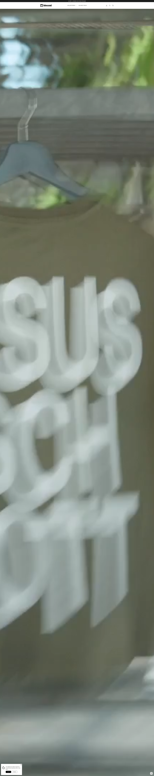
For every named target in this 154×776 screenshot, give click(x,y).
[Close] (21, 764)
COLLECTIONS (71, 5)
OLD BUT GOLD (83, 5)
